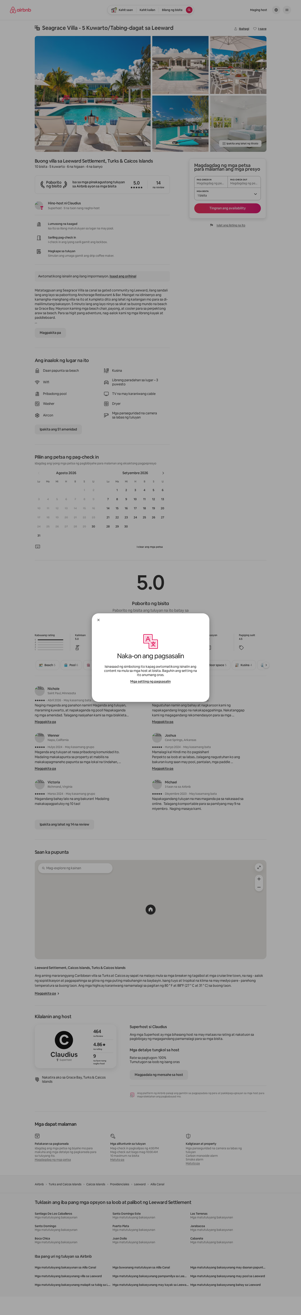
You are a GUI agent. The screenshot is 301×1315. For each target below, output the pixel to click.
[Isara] (98, 620)
